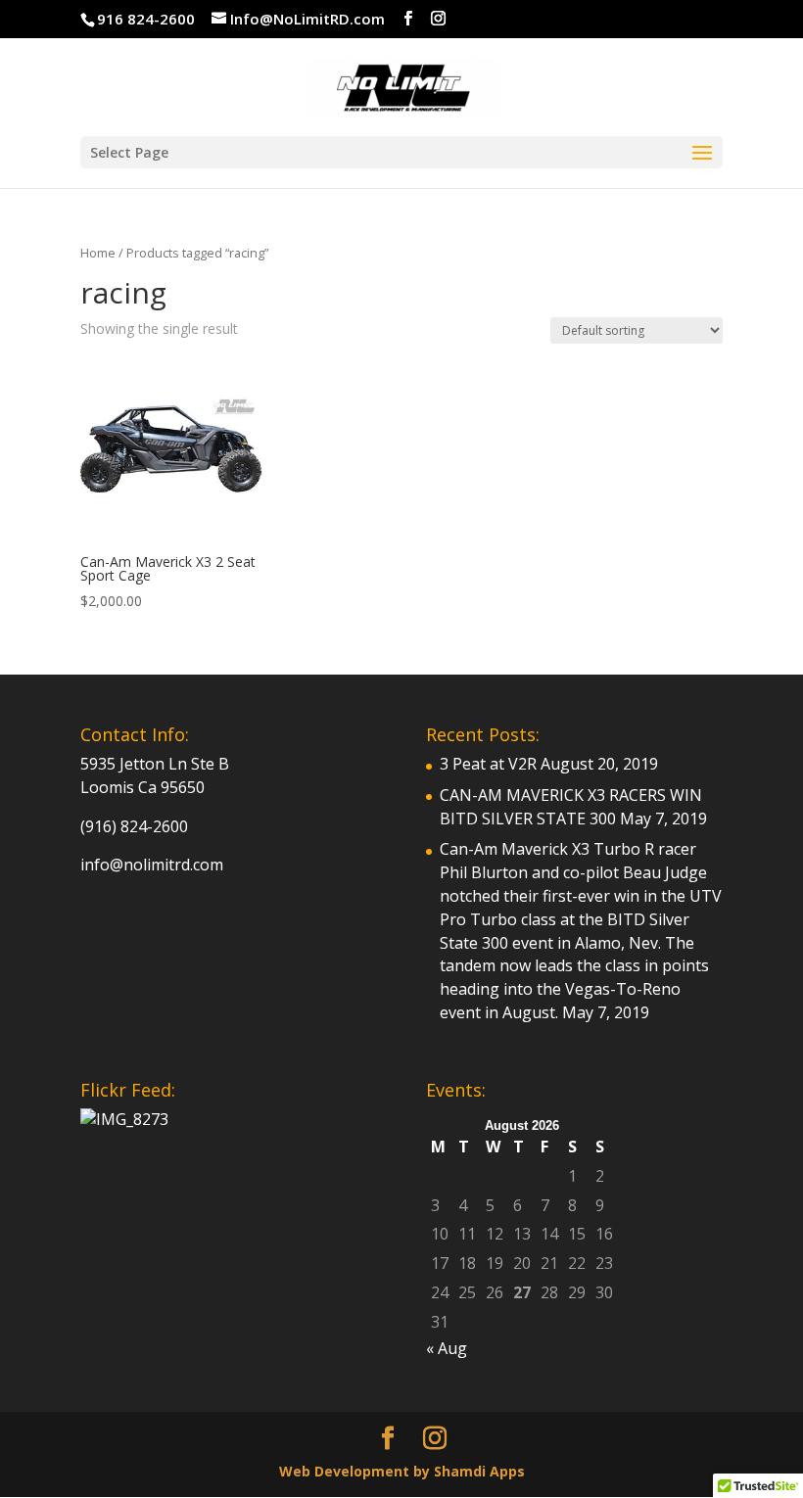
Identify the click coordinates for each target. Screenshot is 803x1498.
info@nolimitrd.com (151, 864)
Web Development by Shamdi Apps (402, 1471)
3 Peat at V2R (488, 763)
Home (98, 252)
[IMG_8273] (124, 1119)
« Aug (446, 1348)
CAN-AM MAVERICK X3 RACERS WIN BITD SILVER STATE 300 (571, 806)
